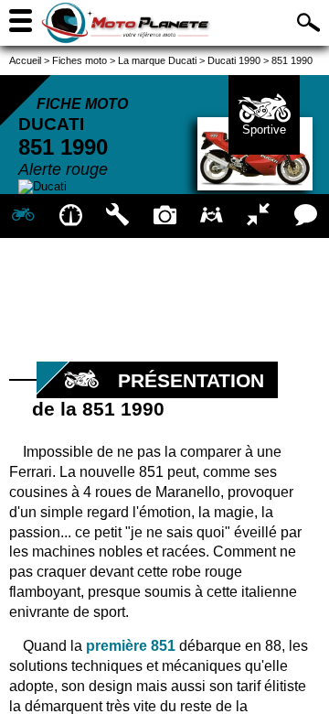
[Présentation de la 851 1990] (23, 216)
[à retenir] (70, 216)
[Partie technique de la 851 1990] (117, 216)
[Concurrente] (258, 216)
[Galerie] (164, 216)
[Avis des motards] (305, 216)
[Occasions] (211, 216)
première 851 (130, 646)
